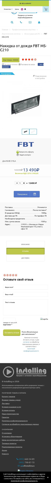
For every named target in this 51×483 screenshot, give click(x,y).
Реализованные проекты (12, 447)
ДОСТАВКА (25, 258)
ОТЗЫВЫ (25, 251)
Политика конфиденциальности (15, 421)
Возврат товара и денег (11, 400)
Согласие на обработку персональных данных (20, 424)
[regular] (10, 275)
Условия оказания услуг (11, 407)
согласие (26, 342)
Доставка (5, 403)
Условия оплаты (8, 410)
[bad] (4, 275)
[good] (13, 275)
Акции (4, 450)
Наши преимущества (10, 414)
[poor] (7, 275)
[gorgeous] (15, 275)
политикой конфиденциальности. (24, 481)
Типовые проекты (9, 443)
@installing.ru (28, 465)
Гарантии (5, 417)
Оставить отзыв (12, 332)
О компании (7, 433)
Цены (17, 9)
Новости (5, 454)
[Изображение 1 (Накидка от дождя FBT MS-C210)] (25, 104)
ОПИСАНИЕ (25, 244)
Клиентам (7, 9)
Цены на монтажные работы (13, 440)
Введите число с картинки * (10, 323)
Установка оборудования (12, 436)
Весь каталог (26, 3)
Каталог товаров (8, 396)
